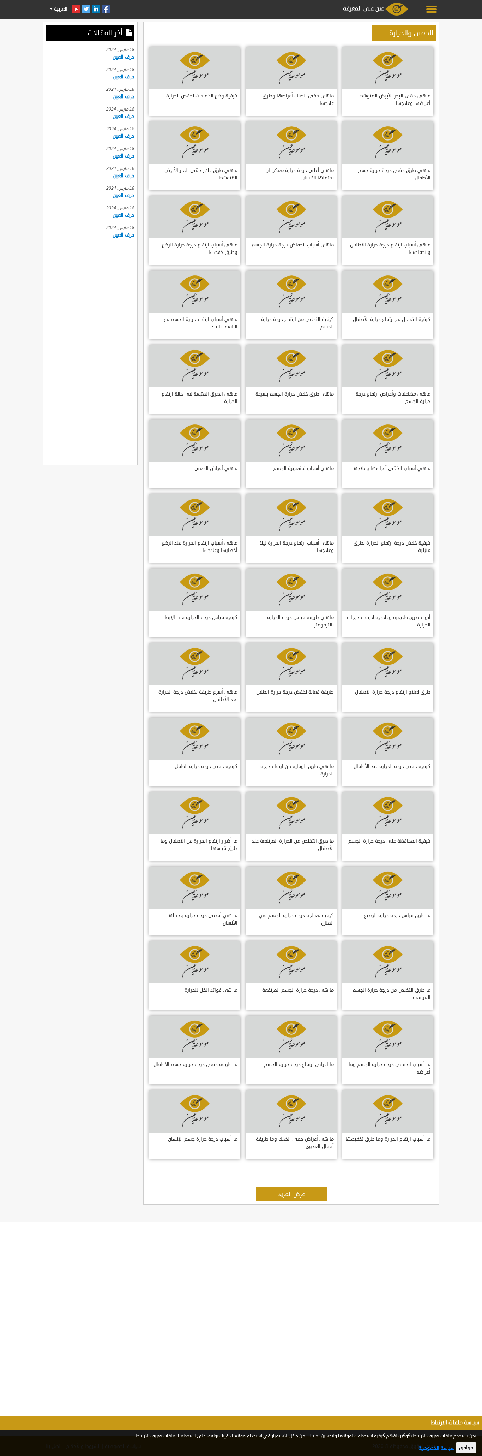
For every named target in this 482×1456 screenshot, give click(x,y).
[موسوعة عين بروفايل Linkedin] (96, 9)
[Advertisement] (90, 351)
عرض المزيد (291, 1194)
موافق (466, 1447)
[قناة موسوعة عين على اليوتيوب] (76, 9)
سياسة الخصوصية (436, 1448)
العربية (60, 9)
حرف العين (123, 57)
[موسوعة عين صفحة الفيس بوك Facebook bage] (106, 9)
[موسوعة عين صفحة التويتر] (86, 9)
